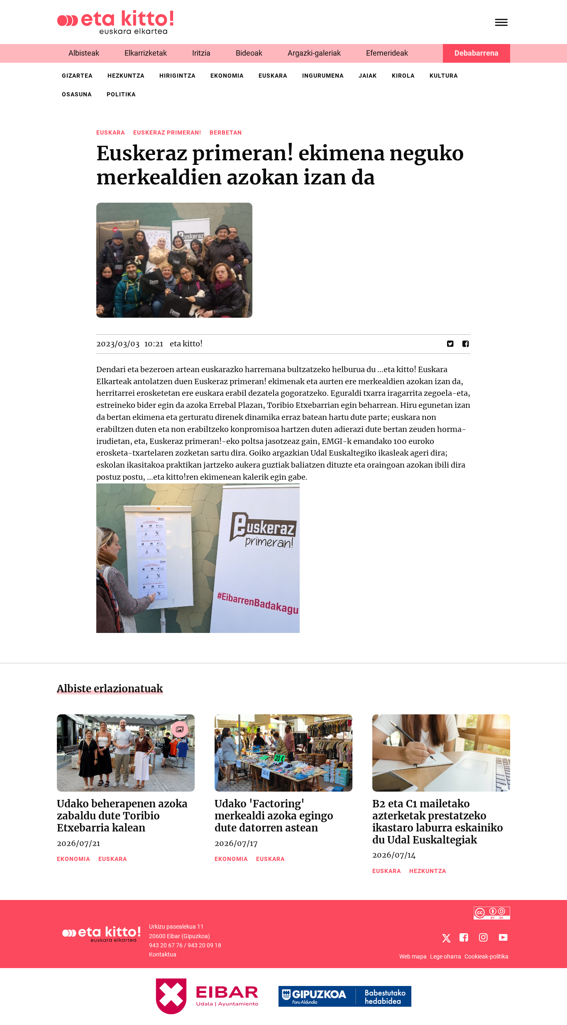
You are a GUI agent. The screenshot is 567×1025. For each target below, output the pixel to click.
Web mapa (413, 956)
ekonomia (227, 75)
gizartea (77, 75)
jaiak (368, 75)
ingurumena (323, 75)
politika (121, 94)
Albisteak (83, 53)
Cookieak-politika (486, 956)
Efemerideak (387, 53)
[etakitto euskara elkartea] (115, 21)
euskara (273, 75)
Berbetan (226, 132)
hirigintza (177, 75)
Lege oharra (445, 956)
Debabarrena (477, 53)
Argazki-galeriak (314, 53)
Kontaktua (162, 954)
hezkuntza (126, 75)
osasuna (77, 94)
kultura (444, 75)
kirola (403, 75)
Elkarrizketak (146, 53)
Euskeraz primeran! (167, 132)
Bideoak (249, 53)
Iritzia (201, 53)
